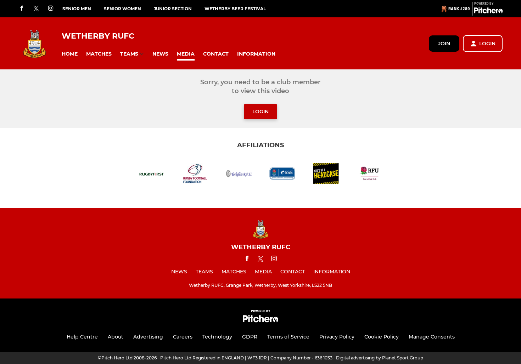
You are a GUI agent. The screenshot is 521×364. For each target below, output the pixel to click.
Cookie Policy (381, 337)
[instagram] (50, 8)
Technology (217, 337)
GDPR (249, 337)
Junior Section (173, 8)
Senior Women (122, 8)
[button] (69, 54)
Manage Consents (432, 337)
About (115, 337)
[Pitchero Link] (488, 11)
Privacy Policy (336, 337)
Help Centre (82, 337)
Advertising (148, 337)
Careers (182, 337)
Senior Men (76, 8)
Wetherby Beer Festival (235, 8)
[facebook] (21, 8)
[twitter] (36, 9)
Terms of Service (288, 337)
